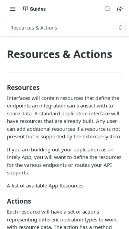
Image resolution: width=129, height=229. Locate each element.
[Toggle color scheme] (120, 8)
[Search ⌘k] (107, 8)
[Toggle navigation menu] (12, 8)
